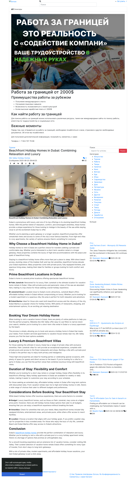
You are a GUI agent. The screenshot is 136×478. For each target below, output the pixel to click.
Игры (96, 177)
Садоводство (99, 179)
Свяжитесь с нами (78, 477)
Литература (99, 187)
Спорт (96, 205)
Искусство (98, 157)
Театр (96, 207)
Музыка (97, 190)
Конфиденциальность (111, 474)
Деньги (97, 212)
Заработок (98, 215)
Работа (97, 162)
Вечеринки (98, 197)
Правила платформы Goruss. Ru (88, 474)
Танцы (96, 164)
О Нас (72, 474)
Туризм (12, 147)
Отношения (99, 218)
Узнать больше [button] (24, 468)
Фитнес (97, 172)
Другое (97, 195)
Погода (97, 210)
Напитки (97, 167)
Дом (96, 184)
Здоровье (98, 182)
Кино (96, 169)
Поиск (123, 151)
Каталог (89, 477)
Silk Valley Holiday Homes (19, 158)
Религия (97, 200)
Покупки (97, 202)
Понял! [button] (22, 474)
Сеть (96, 192)
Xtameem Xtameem (100, 258)
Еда (95, 174)
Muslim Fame (98, 411)
